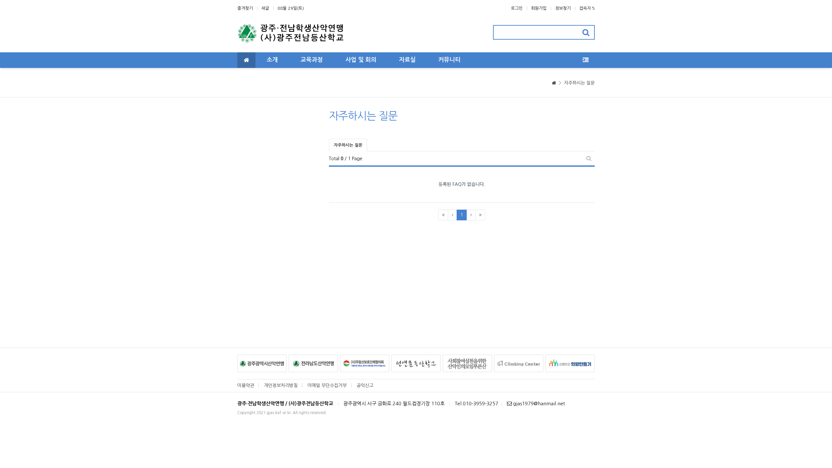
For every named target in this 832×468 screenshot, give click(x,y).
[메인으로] (246, 60)
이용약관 (245, 385)
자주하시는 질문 (579, 83)
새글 (265, 8)
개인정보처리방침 (281, 385)
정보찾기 (563, 8)
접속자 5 (587, 8)
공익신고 (365, 385)
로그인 (517, 8)
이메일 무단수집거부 (327, 385)
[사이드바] (586, 60)
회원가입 (539, 8)
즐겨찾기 (245, 8)
